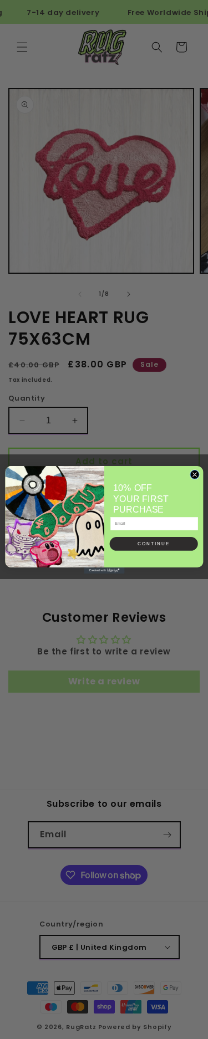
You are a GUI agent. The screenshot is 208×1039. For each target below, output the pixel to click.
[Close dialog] (194, 474)
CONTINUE (154, 543)
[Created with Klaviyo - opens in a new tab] (104, 570)
